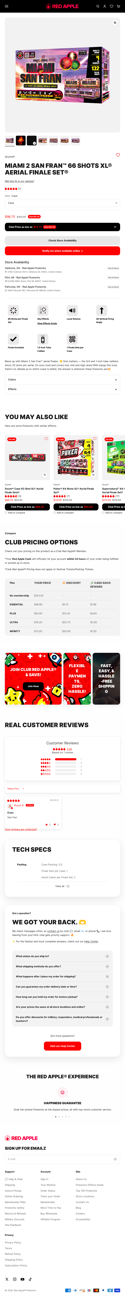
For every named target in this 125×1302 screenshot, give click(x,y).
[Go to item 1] (10, 141)
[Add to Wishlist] (118, 155)
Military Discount (14, 1219)
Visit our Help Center (62, 1046)
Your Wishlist (48, 1184)
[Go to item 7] (75, 141)
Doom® (8, 484)
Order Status (48, 1190)
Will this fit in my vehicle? (19, 181)
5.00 (69, 749)
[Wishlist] (111, 6)
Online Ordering (14, 1196)
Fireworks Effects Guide (90, 1184)
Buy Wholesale (49, 1213)
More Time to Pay (51, 1207)
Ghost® (105, 484)
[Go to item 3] (32, 141)
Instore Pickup (13, 1190)
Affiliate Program (50, 1219)
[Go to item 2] (21, 141)
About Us (81, 1179)
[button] (11, 188)
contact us (53, 931)
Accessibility (83, 1219)
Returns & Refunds (15, 1213)
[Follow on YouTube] (22, 1279)
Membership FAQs (15, 1202)
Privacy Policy (13, 1242)
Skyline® (10, 156)
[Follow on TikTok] (30, 1279)
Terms (8, 1248)
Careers (80, 1213)
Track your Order (50, 1196)
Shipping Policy (14, 1259)
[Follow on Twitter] (7, 1279)
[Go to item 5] (54, 141)
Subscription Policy (16, 1265)
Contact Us (82, 1202)
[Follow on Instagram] (15, 1279)
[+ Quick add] (44, 475)
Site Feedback (13, 1224)
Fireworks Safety (14, 1207)
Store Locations (85, 1196)
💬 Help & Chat (14, 1179)
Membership (48, 1202)
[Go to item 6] (65, 141)
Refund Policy (13, 1253)
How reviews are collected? (21, 829)
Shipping (10, 1184)
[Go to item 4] (43, 141)
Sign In (44, 1179)
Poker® (57, 484)
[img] (13, 800)
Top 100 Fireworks (86, 1190)
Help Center (91, 941)
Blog (78, 1207)
